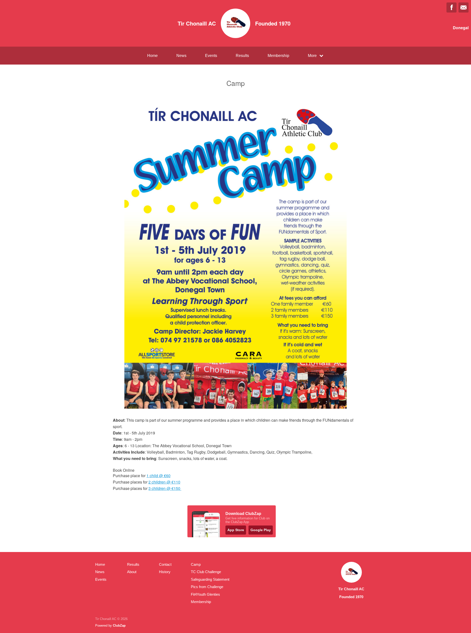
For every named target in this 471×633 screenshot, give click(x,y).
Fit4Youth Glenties (205, 594)
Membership (278, 56)
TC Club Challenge (206, 572)
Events (211, 56)
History (164, 572)
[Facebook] (451, 7)
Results (242, 56)
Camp (196, 564)
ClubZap (119, 625)
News (181, 56)
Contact (165, 564)
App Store (235, 530)
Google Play (260, 530)
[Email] (463, 7)
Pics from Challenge (207, 587)
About (131, 572)
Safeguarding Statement (210, 579)
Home (152, 56)
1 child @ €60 (158, 475)
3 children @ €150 (164, 488)
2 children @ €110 (164, 482)
